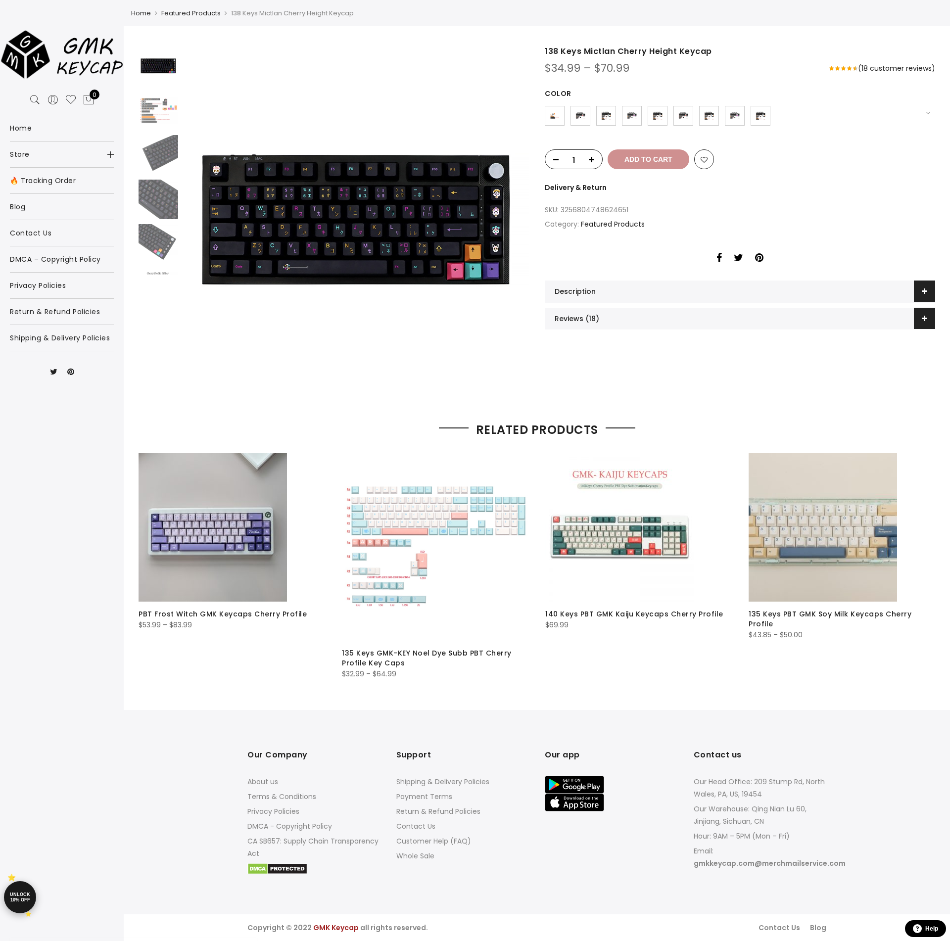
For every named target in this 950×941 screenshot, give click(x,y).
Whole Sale (415, 856)
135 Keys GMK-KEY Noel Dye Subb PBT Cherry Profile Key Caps (427, 658)
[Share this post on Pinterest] (759, 259)
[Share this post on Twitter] (738, 259)
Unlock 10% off (20, 897)
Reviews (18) (577, 319)
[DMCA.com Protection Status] (277, 868)
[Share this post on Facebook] (719, 259)
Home (141, 13)
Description (575, 291)
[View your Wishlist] (71, 100)
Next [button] (512, 219)
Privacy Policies (273, 811)
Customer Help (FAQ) (433, 841)
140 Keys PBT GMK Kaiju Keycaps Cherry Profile (634, 614)
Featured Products (191, 13)
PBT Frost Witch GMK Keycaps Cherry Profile (223, 614)
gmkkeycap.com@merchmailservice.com (770, 863)
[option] (356, 219)
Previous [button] (207, 219)
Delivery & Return (576, 187)
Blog (818, 928)
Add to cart (648, 159)
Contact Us (415, 826)
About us (262, 782)
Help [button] (931, 928)
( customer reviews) (896, 68)
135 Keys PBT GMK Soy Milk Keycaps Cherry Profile (830, 619)
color (558, 93)
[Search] (35, 100)
